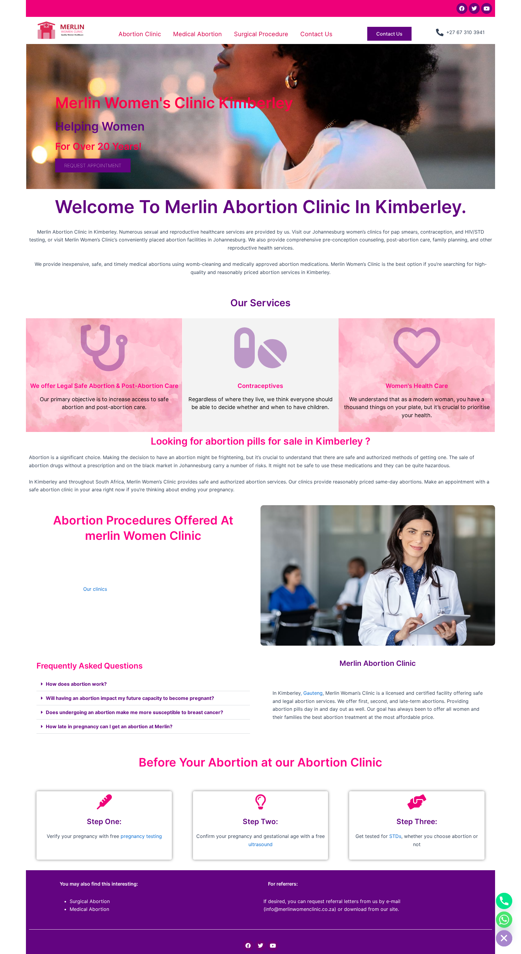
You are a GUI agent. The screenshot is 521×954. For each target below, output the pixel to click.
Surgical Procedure (261, 34)
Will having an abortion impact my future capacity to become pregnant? (130, 698)
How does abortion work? (76, 684)
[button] (143, 684)
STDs (395, 836)
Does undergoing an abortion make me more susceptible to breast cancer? (134, 712)
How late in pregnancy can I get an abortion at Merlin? (109, 726)
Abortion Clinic (139, 34)
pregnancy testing (140, 836)
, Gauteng (312, 693)
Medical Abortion (197, 34)
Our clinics (95, 589)
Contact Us (316, 34)
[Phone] (504, 901)
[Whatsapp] (504, 919)
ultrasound (260, 844)
